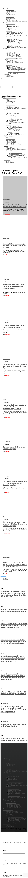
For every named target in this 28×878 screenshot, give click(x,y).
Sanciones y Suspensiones (12, 61)
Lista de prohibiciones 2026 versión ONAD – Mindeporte (16, 72)
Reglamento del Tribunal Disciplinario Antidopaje (16, 149)
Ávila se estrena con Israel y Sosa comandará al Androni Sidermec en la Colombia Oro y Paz (15, 524)
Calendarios (6, 51)
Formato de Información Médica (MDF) (17, 47)
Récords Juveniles (12, 29)
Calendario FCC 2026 (11, 52)
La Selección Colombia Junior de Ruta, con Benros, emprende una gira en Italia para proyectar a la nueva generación (13, 641)
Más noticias (3, 576)
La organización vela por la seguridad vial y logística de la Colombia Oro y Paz (15, 366)
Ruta (7, 25)
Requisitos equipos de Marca (12, 20)
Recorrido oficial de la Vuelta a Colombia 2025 (14, 853)
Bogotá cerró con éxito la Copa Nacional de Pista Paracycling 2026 (13, 725)
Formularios (8, 19)
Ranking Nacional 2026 (13, 26)
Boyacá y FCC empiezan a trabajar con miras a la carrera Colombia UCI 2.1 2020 (14, 245)
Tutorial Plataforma (10, 76)
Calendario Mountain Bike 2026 (13, 55)
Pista (7, 27)
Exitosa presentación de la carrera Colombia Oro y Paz (14, 448)
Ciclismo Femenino (10, 24)
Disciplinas (5, 22)
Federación (5, 8)
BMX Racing (9, 31)
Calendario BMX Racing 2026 (13, 54)
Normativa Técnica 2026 (14, 46)
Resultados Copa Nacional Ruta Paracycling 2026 (15, 41)
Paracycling (8, 38)
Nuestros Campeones (8, 49)
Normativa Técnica (10, 17)
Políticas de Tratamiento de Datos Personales (16, 21)
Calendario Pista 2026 (11, 53)
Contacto (8, 12)
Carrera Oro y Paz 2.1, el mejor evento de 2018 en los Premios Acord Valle (15, 206)
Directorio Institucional (11, 11)
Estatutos (8, 13)
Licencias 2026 (6, 74)
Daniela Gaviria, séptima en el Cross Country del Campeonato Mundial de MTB (14, 739)
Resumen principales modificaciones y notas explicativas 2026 (17, 70)
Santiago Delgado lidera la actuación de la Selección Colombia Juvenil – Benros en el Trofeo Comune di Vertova (14, 625)
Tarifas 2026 (8, 75)
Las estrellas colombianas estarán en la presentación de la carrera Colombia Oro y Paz (15, 483)
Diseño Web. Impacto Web (8, 831)
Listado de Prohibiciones (11, 66)
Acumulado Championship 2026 (15, 32)
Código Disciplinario (10, 14)
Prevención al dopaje (8, 60)
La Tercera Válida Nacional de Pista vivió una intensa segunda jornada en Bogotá (14, 610)
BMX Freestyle (9, 34)
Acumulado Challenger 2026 (15, 33)
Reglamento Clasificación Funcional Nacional (16, 131)
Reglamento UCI (9, 15)
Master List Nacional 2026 (14, 42)
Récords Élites (11, 28)
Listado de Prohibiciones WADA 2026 (17, 68)
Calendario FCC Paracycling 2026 (14, 58)
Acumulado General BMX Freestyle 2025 (17, 35)
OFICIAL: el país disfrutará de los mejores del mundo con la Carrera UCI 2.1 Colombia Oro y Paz (15, 564)
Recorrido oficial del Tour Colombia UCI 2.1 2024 (14, 842)
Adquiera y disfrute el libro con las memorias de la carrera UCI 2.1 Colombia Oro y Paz (14, 286)
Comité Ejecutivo (10, 10)
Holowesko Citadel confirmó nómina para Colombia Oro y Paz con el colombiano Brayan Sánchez (14, 407)
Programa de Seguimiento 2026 (15, 67)
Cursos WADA (9, 65)
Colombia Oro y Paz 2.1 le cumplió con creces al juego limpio (14, 326)
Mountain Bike (9, 36)
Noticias (5, 48)
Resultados (5, 59)
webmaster (7, 214)
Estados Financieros (10, 18)
